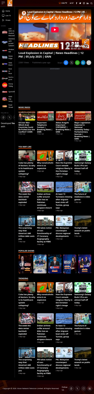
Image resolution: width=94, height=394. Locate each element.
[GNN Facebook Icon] (76, 3)
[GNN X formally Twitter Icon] (80, 3)
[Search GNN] (91, 3)
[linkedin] (83, 63)
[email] (88, 63)
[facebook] (66, 63)
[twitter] (71, 63)
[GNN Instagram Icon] (84, 3)
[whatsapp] (77, 63)
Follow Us (64, 388)
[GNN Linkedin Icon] (87, 3)
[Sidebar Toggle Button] (3, 3)
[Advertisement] (54, 86)
